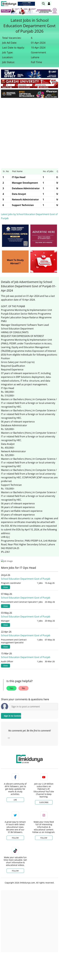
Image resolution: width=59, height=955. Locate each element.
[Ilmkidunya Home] (8, 4)
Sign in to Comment (12, 715)
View (5, 587)
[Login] (49, 3)
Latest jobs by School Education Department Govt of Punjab (29, 216)
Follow (15, 838)
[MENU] (56, 3)
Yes (11, 688)
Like (15, 800)
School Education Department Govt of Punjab (25, 578)
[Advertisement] (29, 130)
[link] (26, 4)
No (23, 688)
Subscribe (43, 802)
